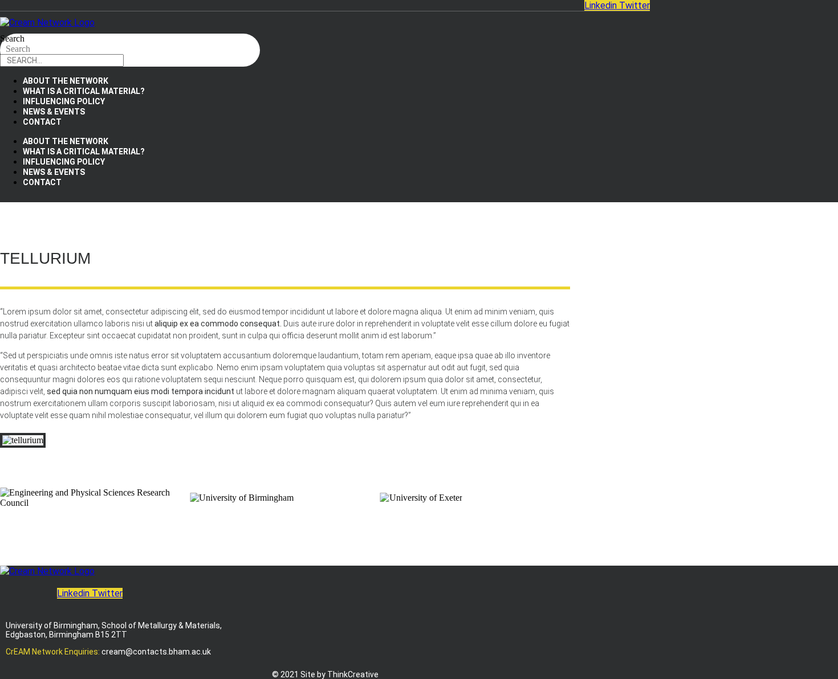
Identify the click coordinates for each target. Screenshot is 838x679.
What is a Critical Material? (84, 91)
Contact (42, 121)
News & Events (54, 111)
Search (12, 38)
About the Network (65, 80)
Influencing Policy (64, 101)
